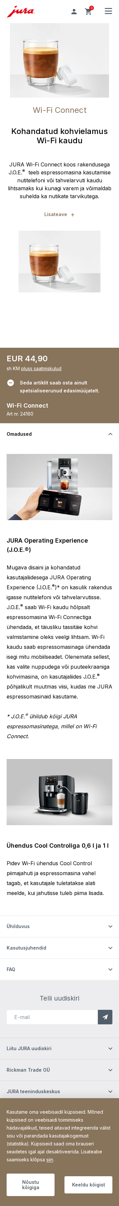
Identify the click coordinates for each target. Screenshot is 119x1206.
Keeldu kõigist (88, 1184)
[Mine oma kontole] (74, 12)
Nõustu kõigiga (30, 1184)
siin (49, 1159)
